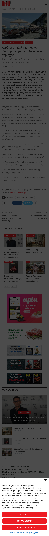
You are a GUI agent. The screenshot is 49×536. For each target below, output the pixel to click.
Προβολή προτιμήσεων (24, 528)
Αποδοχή (24, 515)
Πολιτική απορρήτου (31, 533)
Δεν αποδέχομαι (24, 521)
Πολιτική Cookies (15, 533)
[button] (45, 480)
